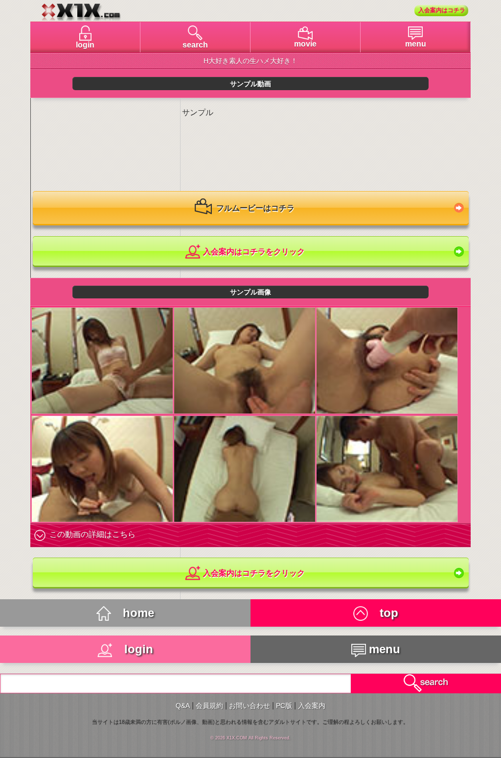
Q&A (183, 705)
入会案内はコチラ (441, 10)
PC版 (284, 705)
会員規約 (209, 705)
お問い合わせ (249, 705)
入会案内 (311, 705)
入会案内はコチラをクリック (253, 251)
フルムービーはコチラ (254, 208)
